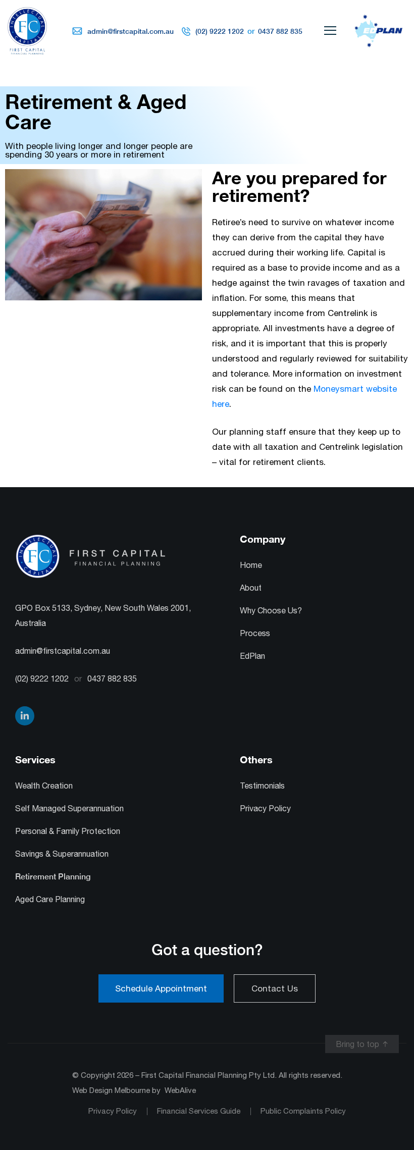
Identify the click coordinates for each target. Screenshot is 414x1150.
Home (251, 564)
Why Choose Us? (271, 610)
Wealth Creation (44, 785)
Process (255, 633)
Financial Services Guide (198, 1111)
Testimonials (262, 785)
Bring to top (357, 1044)
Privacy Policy (265, 808)
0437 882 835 (279, 31)
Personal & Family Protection (67, 830)
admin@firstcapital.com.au (130, 31)
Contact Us (274, 988)
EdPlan (252, 655)
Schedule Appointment (161, 988)
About (251, 587)
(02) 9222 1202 (219, 31)
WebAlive (180, 1090)
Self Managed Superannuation (69, 808)
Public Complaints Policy (303, 1111)
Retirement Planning (52, 876)
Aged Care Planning (50, 899)
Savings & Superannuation (62, 853)
